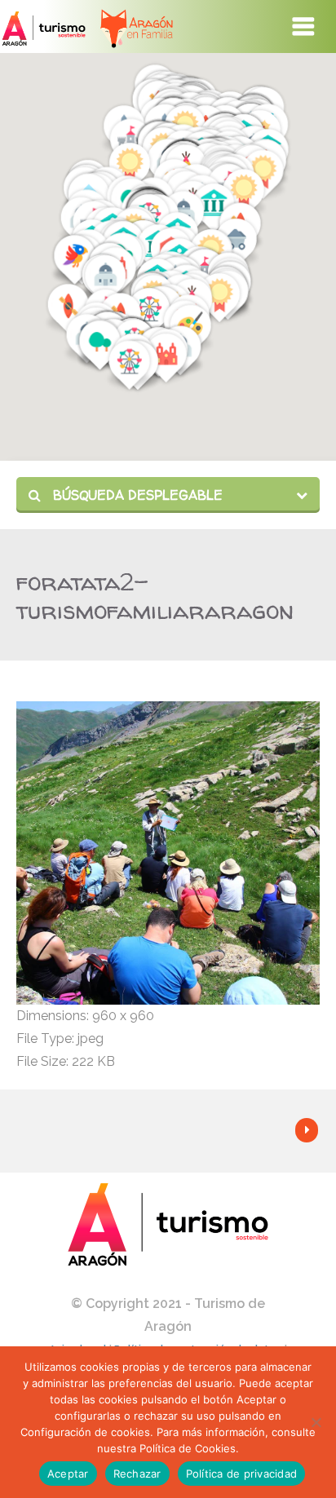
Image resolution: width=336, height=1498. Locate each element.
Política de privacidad (242, 1473)
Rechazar (137, 1473)
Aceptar (68, 1473)
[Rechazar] (315, 1422)
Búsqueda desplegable (136, 495)
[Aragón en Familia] (128, 26)
